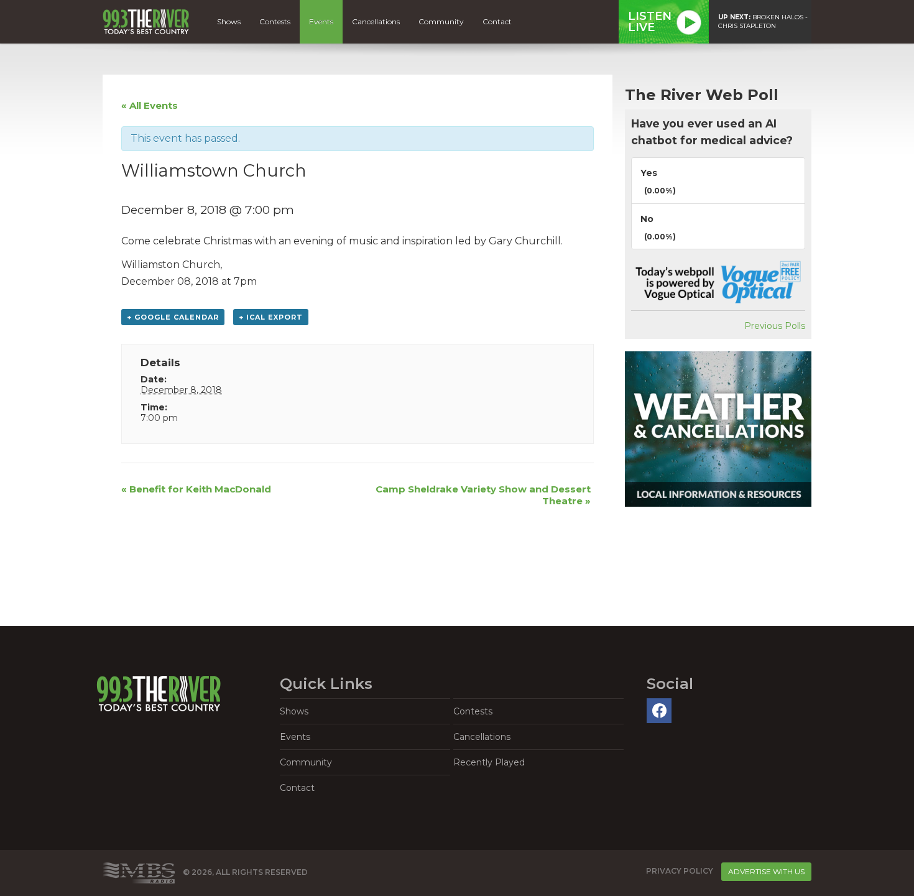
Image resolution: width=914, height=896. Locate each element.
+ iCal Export (271, 317)
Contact (497, 21)
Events (321, 21)
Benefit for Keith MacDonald (196, 489)
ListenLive (650, 21)
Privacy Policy (679, 870)
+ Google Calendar (173, 317)
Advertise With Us (766, 871)
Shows (229, 21)
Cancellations (376, 21)
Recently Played (489, 762)
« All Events (149, 105)
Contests (274, 21)
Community (441, 21)
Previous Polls (774, 325)
